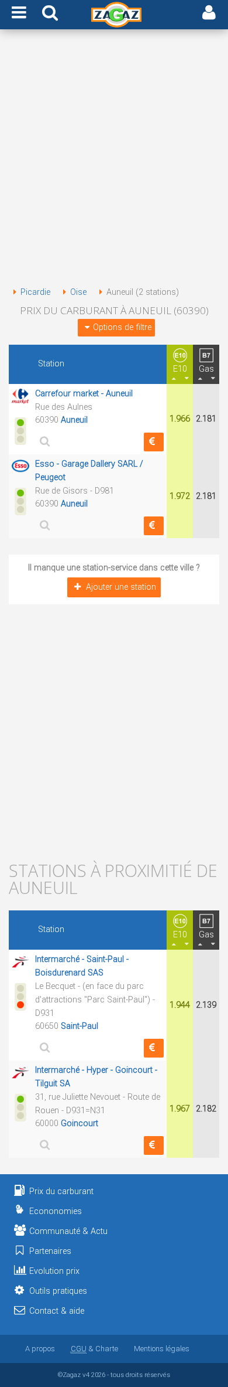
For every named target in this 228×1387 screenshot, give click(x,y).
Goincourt (79, 1123)
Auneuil (74, 420)
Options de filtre (122, 327)
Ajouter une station (121, 587)
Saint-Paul (79, 1026)
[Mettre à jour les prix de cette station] (154, 442)
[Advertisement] (114, 160)
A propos (40, 1348)
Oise (78, 292)
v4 (85, 1375)
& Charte (94, 1348)
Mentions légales (161, 1348)
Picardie (35, 292)
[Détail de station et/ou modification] (43, 441)
